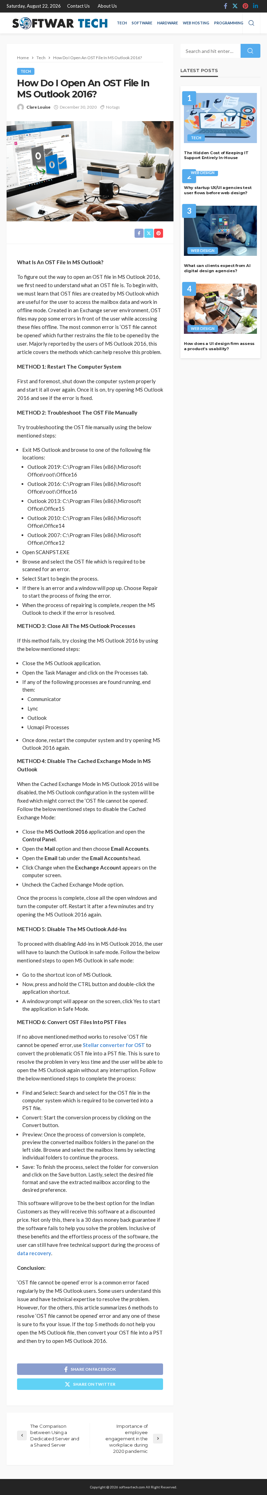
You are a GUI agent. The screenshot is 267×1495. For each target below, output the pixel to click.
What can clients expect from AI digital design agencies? (217, 268)
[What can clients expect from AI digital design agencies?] (220, 231)
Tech (122, 23)
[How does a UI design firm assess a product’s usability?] (220, 309)
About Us (107, 6)
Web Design (203, 172)
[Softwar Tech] (59, 23)
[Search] (251, 23)
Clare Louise (38, 107)
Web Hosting (196, 23)
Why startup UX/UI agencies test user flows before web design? (217, 190)
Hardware (167, 23)
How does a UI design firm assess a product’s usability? (219, 346)
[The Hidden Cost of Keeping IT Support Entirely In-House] (220, 118)
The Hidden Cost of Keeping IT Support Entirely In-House (216, 155)
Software (142, 23)
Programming (228, 23)
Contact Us (78, 6)
